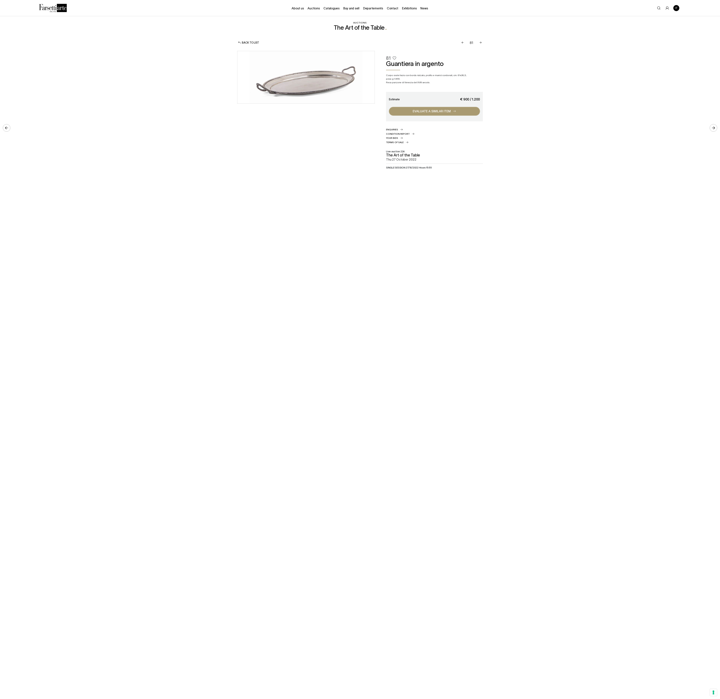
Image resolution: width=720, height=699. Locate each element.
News (424, 8)
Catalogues (331, 8)
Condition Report (398, 133)
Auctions (314, 8)
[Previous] (462, 42)
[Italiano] (676, 8)
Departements (373, 8)
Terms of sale (395, 142)
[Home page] (53, 7)
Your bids (392, 137)
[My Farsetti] (667, 8)
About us (298, 8)
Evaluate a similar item (432, 111)
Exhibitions (409, 8)
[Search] (659, 8)
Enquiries (392, 129)
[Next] (480, 42)
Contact (392, 8)
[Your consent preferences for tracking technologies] (713, 692)
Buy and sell (351, 8)
